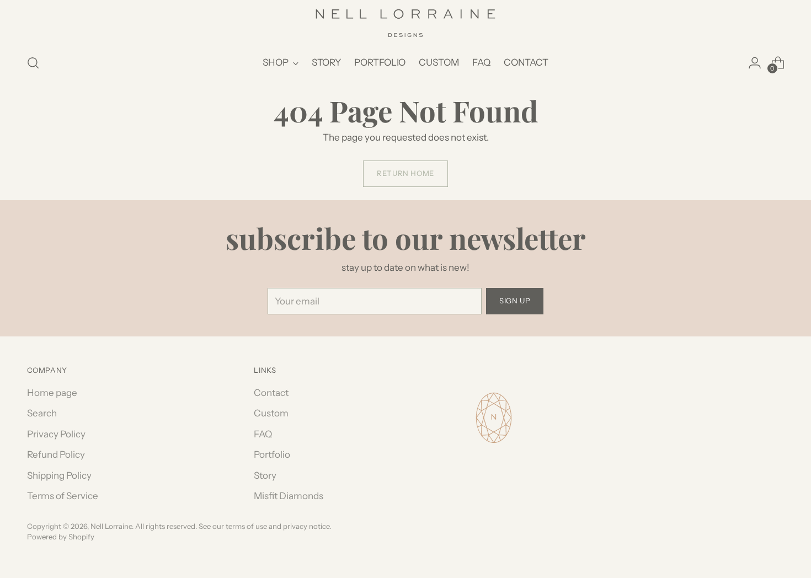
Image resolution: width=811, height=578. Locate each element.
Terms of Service (62, 495)
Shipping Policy (59, 475)
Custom (271, 413)
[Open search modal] (33, 63)
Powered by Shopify (60, 536)
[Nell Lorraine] (405, 23)
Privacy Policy (56, 434)
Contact (271, 392)
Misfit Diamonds (288, 495)
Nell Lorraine (111, 526)
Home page (52, 392)
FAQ (263, 434)
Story (265, 475)
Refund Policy (56, 454)
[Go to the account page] (755, 63)
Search (42, 413)
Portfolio (272, 454)
